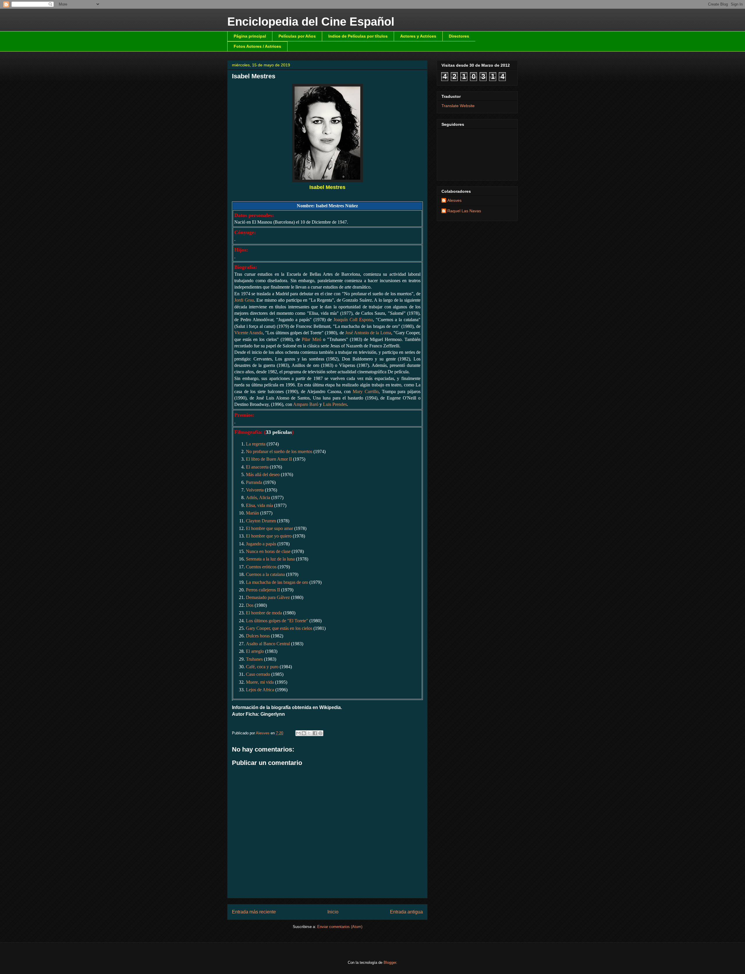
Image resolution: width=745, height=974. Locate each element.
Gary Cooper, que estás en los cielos (279, 628)
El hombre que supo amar (269, 528)
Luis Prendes (335, 404)
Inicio (332, 911)
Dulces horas (258, 635)
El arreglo (255, 651)
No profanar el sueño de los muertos (279, 451)
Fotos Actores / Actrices (257, 46)
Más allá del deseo (263, 474)
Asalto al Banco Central (268, 643)
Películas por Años (297, 36)
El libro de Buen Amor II (269, 459)
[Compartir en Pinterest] (320, 733)
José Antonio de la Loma (368, 332)
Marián (252, 512)
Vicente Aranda (248, 332)
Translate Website (458, 105)
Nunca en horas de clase (268, 551)
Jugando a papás (261, 543)
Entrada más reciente (254, 911)
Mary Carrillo (366, 391)
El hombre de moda (264, 612)
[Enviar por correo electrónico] (298, 733)
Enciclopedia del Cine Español (310, 21)
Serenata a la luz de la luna (270, 558)
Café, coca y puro (262, 666)
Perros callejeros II (263, 589)
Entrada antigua (406, 911)
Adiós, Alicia (258, 497)
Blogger (390, 962)
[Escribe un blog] (304, 733)
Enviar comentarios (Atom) (339, 926)
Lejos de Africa (260, 689)
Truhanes (254, 659)
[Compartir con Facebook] (315, 733)
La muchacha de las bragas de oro (277, 582)
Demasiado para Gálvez (268, 597)
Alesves (454, 200)
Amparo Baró (305, 404)
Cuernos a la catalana (265, 574)
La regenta (255, 443)
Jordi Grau (244, 300)
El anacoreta (257, 466)
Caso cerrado (258, 674)
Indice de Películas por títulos (358, 36)
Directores (459, 36)
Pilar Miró (311, 339)
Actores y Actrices (418, 36)
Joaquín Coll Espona (353, 319)
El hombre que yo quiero (269, 535)
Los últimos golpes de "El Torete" (277, 620)
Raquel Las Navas (464, 210)
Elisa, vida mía (259, 505)
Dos (249, 605)
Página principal (250, 36)
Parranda (254, 482)
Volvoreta (255, 489)
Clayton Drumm (261, 520)
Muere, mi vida (260, 682)
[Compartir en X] (309, 733)
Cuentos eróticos (261, 566)
